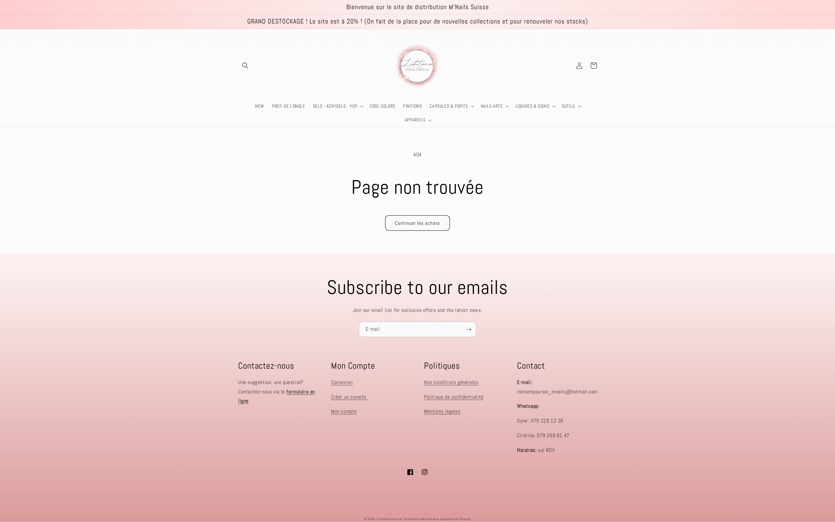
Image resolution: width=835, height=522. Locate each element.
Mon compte (344, 411)
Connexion (342, 382)
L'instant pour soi (389, 519)
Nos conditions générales (451, 382)
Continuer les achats (417, 223)
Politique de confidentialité (453, 396)
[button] (245, 65)
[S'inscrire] (469, 329)
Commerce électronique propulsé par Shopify (437, 519)
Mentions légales (442, 411)
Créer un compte (349, 396)
